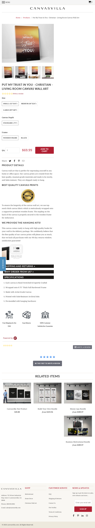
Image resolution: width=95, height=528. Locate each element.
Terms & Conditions (55, 512)
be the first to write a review (47, 363)
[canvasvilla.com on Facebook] (73, 516)
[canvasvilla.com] (47, 8)
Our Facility (52, 507)
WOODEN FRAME (10, 138)
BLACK (24, 138)
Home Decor (29, 498)
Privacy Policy (53, 516)
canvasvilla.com (13, 525)
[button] (82, 347)
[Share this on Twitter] (10, 161)
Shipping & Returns (55, 498)
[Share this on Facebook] (14, 161)
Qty (3, 150)
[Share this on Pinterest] (19, 161)
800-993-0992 (10, 504)
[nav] (6, 3)
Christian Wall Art (31, 503)
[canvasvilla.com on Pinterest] (78, 516)
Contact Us (52, 503)
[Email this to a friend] (23, 161)
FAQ (50, 494)
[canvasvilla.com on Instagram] (87, 516)
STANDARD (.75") (10, 123)
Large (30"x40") (10, 110)
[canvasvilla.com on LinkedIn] (82, 516)
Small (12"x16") (10, 103)
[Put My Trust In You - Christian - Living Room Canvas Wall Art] (28, 43)
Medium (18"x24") (28, 103)
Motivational (29, 494)
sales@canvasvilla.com (13, 508)
